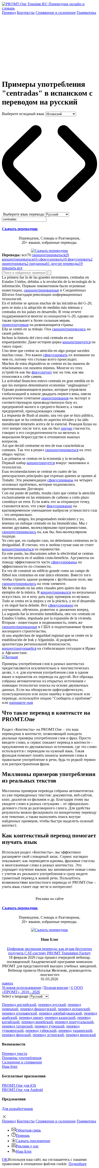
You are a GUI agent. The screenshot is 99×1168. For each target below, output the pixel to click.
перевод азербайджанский (60, 1013)
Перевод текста (14, 1053)
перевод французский (38, 1009)
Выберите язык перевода (23, 214)
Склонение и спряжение (22, 1062)
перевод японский (81, 1035)
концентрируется (76, 342)
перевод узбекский (40, 1030)
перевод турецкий (49, 1026)
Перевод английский (19, 1005)
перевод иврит (31, 1018)
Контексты (26, 13)
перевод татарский (17, 1026)
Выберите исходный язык (23, 114)
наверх (7, 983)
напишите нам (21, 703)
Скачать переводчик (20, 229)
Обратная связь (28, 1130)
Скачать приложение (33, 1141)
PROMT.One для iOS (19, 1085)
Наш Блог (24, 1151)
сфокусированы (60, 480)
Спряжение (56, 13)
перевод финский (16, 1035)
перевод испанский (74, 1009)
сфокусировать (55, 355)
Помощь (23, 1135)
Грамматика (86, 13)
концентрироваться (18, 549)
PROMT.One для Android (22, 1090)
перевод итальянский (19, 1013)
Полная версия (55, 988)
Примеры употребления (21, 1058)
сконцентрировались (19, 532)
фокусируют (41, 372)
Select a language (15, 996)
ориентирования (54, 398)
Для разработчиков (17, 1109)
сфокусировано (60, 605)
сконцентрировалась (69, 329)
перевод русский (52, 1005)
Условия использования (21, 988)
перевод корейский (37, 1022)
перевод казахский (60, 1018)
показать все (12, 268)
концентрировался (56, 592)
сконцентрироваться (61, 450)
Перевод (9, 13)
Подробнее (77, 1164)
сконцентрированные (41, 290)
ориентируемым (15, 325)
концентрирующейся (19, 648)
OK (5, 1159)
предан (66, 428)
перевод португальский (74, 1022)
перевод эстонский (48, 1035)
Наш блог (10, 1066)
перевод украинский (75, 1030)
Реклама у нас (27, 1146)
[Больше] (10, 657)
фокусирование (59, 506)
